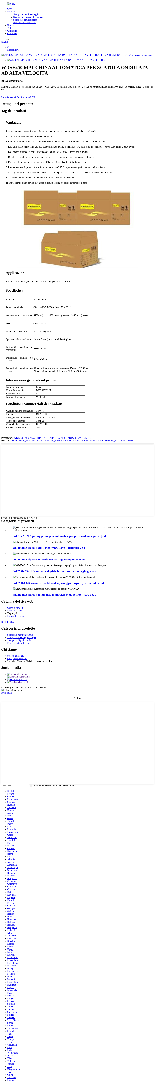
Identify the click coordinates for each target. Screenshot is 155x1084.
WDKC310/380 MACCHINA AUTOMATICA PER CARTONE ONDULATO (53, 438)
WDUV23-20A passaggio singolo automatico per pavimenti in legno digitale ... (61, 536)
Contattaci (12, 33)
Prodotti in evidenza (16, 610)
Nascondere (13, 49)
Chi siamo (12, 30)
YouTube (22, 679)
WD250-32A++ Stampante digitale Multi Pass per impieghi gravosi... (56, 571)
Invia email (6, 693)
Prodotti (11, 11)
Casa (9, 9)
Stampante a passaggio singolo (28, 17)
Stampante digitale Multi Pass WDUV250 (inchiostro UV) (49, 547)
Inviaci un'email (8, 97)
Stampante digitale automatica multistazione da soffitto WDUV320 (54, 594)
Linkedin (22, 674)
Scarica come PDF (26, 97)
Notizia (10, 25)
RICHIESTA (7, 622)
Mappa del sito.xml (16, 616)
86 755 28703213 (15, 655)
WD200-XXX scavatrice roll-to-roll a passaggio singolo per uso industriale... (60, 583)
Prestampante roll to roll (24, 22)
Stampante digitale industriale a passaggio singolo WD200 (49, 559)
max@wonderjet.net (17, 658)
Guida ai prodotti (15, 608)
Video (10, 28)
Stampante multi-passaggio (26, 14)
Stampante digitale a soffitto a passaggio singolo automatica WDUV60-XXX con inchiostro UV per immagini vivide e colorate (72, 440)
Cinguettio (25, 676)
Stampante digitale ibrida (25, 19)
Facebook (23, 682)
